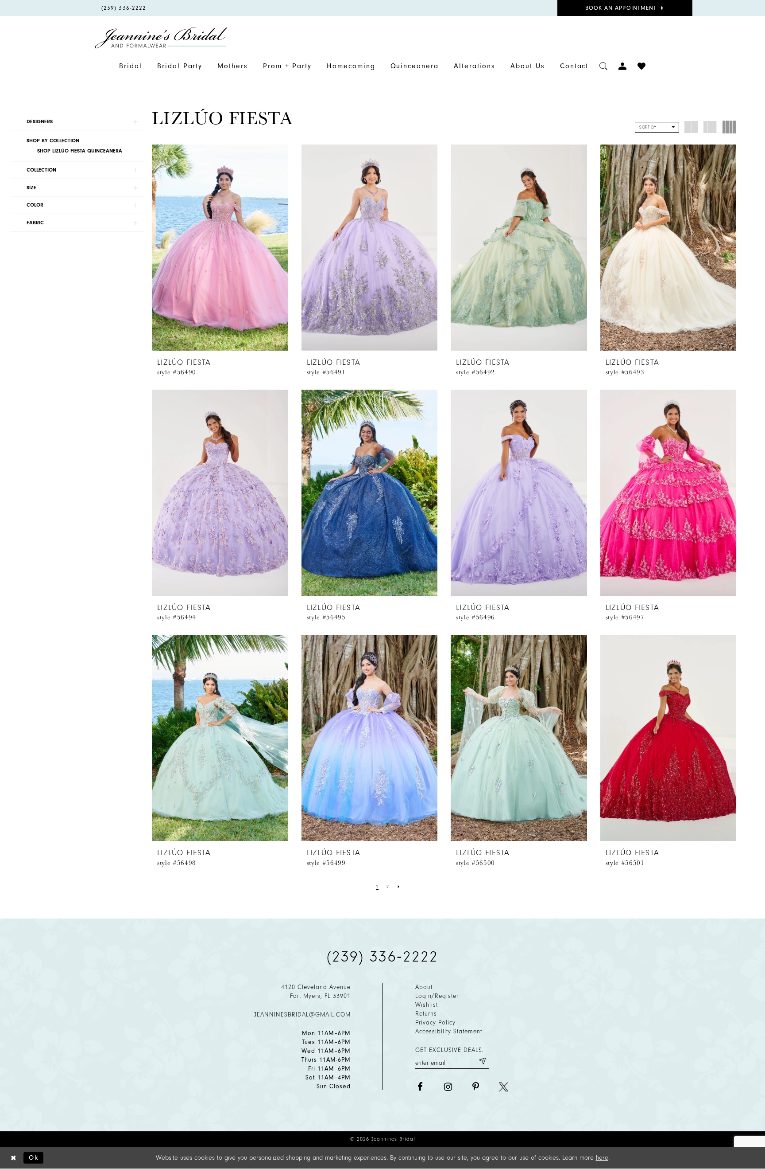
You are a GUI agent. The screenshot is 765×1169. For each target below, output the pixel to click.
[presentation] (220, 248)
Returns (426, 1013)
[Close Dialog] (13, 1157)
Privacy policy (435, 1022)
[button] (77, 121)
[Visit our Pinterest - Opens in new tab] (475, 1086)
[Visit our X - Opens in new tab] (503, 1086)
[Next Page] (398, 886)
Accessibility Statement (448, 1031)
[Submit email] (482, 1061)
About (424, 987)
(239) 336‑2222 (382, 957)
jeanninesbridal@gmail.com (302, 1014)
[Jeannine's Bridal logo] (161, 37)
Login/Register (437, 996)
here (602, 1157)
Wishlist (426, 1005)
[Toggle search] (603, 66)
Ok (34, 1157)
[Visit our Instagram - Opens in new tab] (447, 1086)
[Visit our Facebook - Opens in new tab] (420, 1086)
